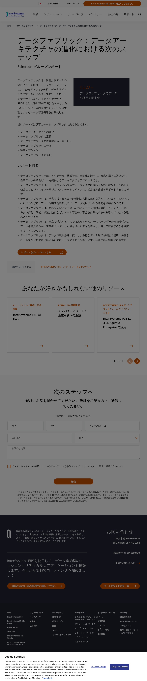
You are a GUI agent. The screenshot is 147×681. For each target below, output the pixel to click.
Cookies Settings (98, 667)
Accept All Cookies (119, 667)
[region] (73, 666)
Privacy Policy (47, 678)
